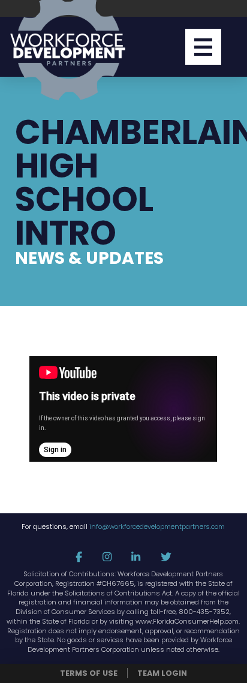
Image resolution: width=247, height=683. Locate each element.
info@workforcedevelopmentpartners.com (157, 526)
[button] (203, 47)
